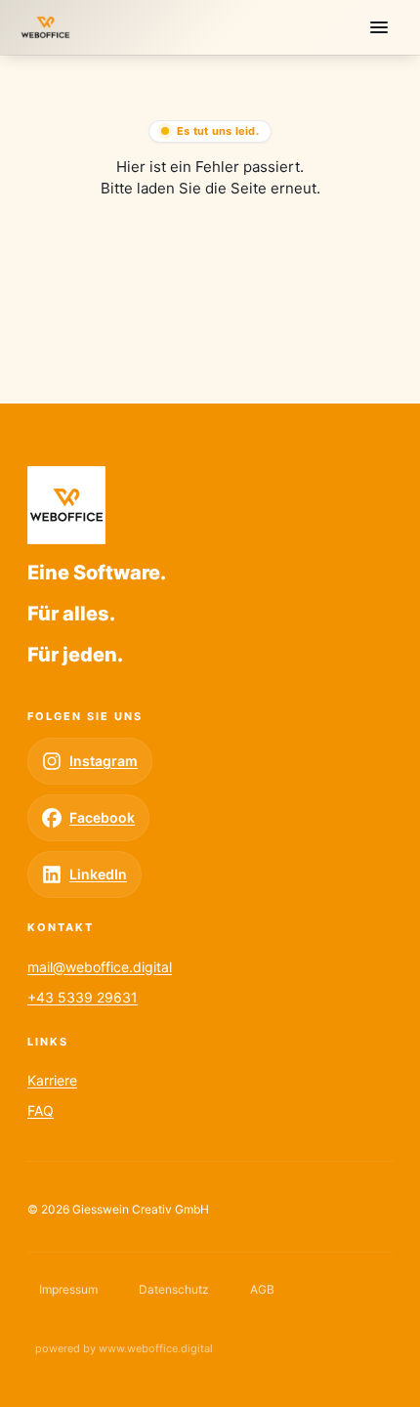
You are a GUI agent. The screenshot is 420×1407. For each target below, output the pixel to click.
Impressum (68, 1289)
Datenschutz (174, 1289)
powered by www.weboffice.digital (124, 1348)
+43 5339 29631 (82, 997)
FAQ (40, 1110)
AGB (262, 1289)
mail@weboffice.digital (99, 967)
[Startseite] (45, 27)
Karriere (52, 1080)
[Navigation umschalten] (378, 27)
